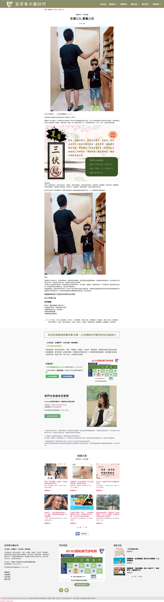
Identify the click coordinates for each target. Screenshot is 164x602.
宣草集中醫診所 (11, 545)
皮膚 (73, 322)
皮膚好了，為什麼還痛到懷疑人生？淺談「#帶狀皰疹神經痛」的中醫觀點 (55, 514)
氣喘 (59, 322)
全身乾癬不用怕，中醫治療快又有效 (55, 307)
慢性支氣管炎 (52, 322)
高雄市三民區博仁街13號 (58, 405)
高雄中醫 (113, 322)
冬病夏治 (99, 320)
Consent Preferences (6, 601)
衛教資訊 (112, 4)
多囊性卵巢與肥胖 (49, 311)
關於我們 (145, 4)
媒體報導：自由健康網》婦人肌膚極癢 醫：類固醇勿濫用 (81, 482)
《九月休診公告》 (133, 549)
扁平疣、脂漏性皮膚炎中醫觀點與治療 (107, 482)
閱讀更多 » (47, 490)
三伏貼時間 (76, 320)
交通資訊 (7, 574)
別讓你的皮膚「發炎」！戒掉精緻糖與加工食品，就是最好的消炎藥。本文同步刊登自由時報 (81, 514)
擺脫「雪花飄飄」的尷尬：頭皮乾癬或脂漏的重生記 (55, 482)
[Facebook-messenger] (66, 590)
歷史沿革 (7, 579)
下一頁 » (85, 527)
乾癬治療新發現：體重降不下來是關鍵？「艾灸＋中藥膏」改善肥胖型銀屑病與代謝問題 (107, 514)
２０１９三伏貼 (50, 320)
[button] (82, 533)
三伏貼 (70, 320)
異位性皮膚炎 (66, 322)
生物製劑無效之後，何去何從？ (54, 309)
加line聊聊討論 (50, 298)
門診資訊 (7, 577)
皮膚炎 (78, 322)
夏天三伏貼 (107, 320)
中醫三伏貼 (85, 320)
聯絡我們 (156, 4)
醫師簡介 (7, 572)
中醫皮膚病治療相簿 (50, 314)
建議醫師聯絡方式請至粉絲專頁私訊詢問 (59, 294)
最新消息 (134, 4)
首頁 (45, 9)
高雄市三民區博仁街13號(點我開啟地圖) (23, 562)
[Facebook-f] (61, 590)
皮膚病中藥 (91, 322)
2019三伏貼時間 (61, 320)
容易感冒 (115, 320)
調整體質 (99, 322)
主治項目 (103, 4)
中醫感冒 (92, 320)
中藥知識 (123, 4)
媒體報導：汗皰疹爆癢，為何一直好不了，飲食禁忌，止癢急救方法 (143, 569)
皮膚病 (84, 322)
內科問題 (85, 15)
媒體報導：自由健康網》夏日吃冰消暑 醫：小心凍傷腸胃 (143, 559)
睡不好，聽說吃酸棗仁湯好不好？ (54, 305)
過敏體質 (106, 322)
